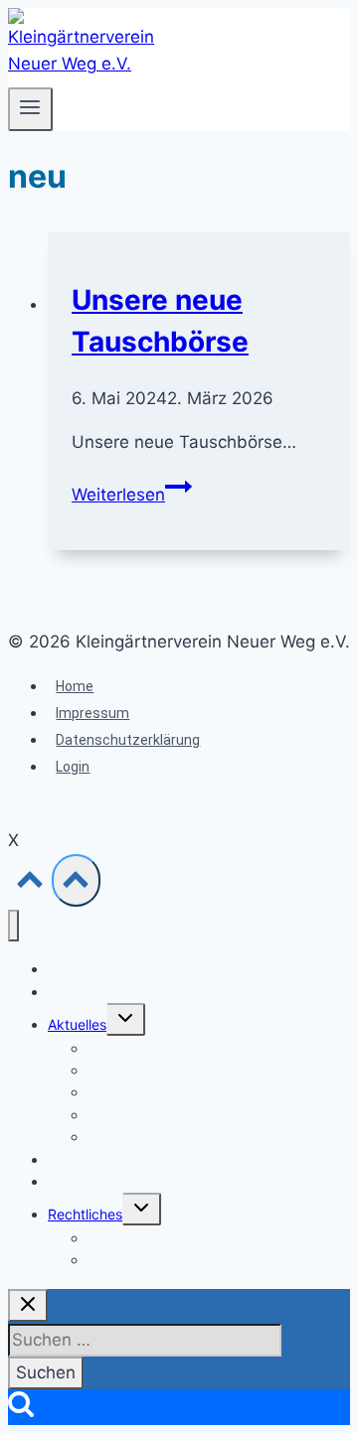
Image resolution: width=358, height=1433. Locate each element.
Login (73, 767)
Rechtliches (85, 1214)
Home (74, 686)
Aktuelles (77, 1024)
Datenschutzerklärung (128, 740)
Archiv (108, 1136)
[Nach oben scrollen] (30, 884)
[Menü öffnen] (30, 109)
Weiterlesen (132, 494)
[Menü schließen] (13, 926)
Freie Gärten (87, 1181)
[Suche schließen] (28, 1305)
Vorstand (76, 991)
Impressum (92, 713)
